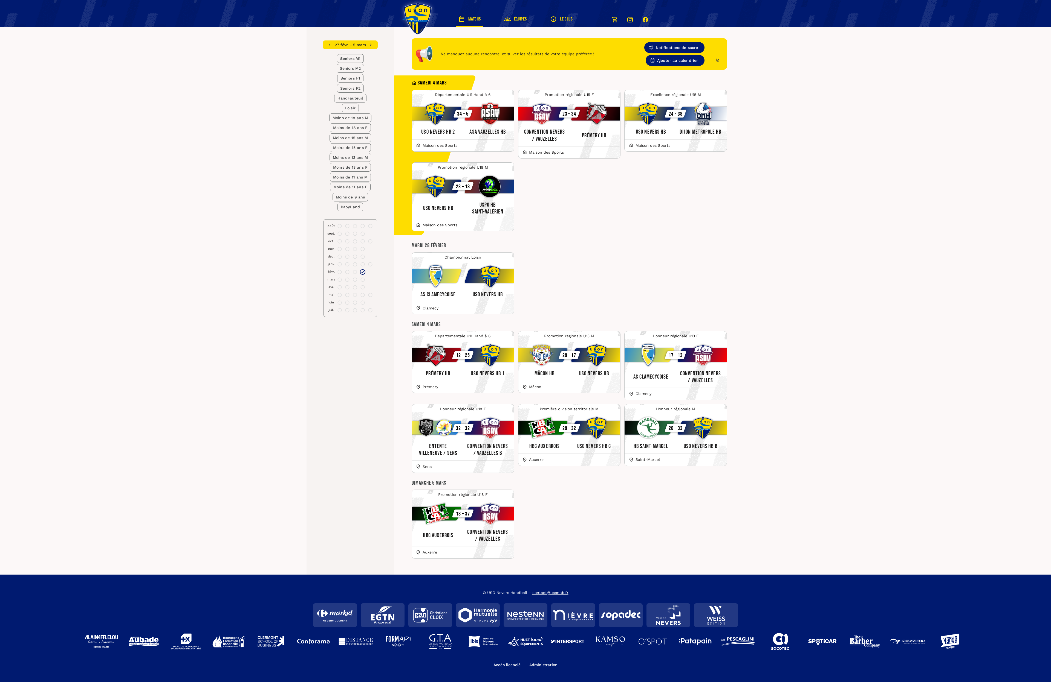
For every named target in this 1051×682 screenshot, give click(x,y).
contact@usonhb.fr (550, 592)
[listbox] (350, 44)
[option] (350, 44)
